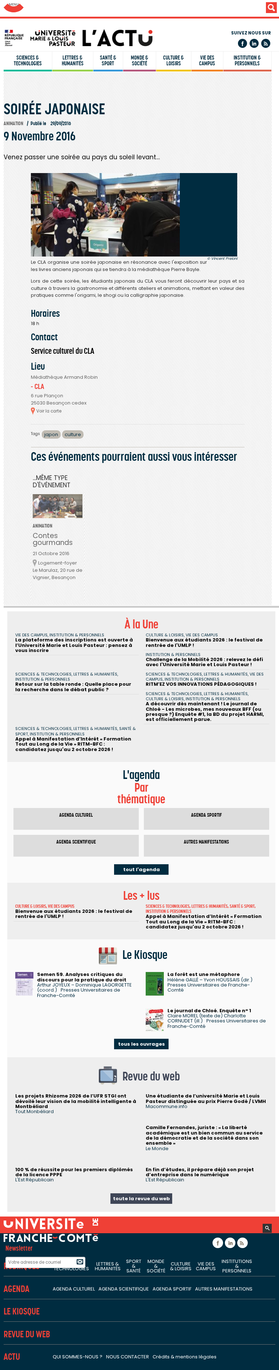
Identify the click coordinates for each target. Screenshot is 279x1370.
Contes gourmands (53, 539)
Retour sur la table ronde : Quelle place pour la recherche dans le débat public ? (73, 687)
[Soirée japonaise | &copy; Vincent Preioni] (134, 215)
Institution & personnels (247, 60)
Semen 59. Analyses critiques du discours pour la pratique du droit (81, 977)
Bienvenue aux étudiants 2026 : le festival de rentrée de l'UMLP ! (204, 642)
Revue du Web (27, 1334)
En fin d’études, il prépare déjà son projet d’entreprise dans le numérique (200, 1172)
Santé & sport (108, 60)
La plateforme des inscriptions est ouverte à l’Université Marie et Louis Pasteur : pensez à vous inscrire (74, 645)
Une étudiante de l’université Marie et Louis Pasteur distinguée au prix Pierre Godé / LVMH (206, 1098)
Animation (13, 123)
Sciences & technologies (28, 60)
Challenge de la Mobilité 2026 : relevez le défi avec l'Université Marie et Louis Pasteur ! (204, 662)
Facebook (242, 43)
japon (51, 434)
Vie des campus (207, 60)
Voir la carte (48, 411)
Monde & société (139, 60)
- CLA (37, 386)
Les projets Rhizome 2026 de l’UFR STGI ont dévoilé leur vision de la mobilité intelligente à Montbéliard (75, 1101)
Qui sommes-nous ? (77, 1356)
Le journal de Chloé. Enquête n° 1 (209, 1010)
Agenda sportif (206, 815)
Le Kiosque (22, 1311)
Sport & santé (133, 1266)
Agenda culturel (76, 815)
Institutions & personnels (237, 1266)
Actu (12, 1356)
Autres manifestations (206, 842)
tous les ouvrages (141, 1044)
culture (73, 434)
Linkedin (254, 43)
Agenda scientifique (76, 842)
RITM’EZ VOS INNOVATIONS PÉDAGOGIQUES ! (201, 684)
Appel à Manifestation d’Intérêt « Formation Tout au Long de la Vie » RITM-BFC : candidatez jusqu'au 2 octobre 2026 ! (73, 744)
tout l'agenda (141, 869)
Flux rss (265, 43)
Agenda (16, 1289)
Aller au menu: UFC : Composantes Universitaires (13, 8)
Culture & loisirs (173, 60)
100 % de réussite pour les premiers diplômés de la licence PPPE (74, 1172)
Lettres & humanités (73, 60)
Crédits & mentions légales (185, 1356)
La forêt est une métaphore (203, 974)
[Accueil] (141, 37)
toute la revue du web (141, 1198)
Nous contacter (127, 1356)
